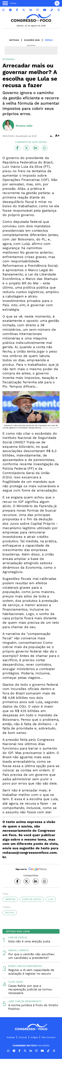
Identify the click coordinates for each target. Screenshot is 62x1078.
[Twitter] (23, 10)
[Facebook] (17, 10)
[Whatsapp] (3, 10)
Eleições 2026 (32, 40)
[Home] (31, 18)
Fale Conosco (48, 1037)
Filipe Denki (15, 981)
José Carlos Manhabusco (24, 1001)
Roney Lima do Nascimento (25, 966)
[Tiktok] (52, 10)
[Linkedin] (31, 10)
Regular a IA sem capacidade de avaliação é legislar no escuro (31, 971)
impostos (10, 899)
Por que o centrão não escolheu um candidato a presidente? (31, 955)
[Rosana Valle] (8, 126)
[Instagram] (37, 10)
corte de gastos (31, 899)
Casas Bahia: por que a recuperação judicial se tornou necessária (30, 989)
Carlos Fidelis (17, 937)
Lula (50, 899)
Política (9, 912)
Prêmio (49, 40)
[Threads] (58, 10)
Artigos (34, 1037)
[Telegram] (10, 10)
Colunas (23, 1037)
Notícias (14, 40)
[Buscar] (57, 3)
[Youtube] (44, 10)
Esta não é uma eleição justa (29, 941)
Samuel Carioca (18, 950)
